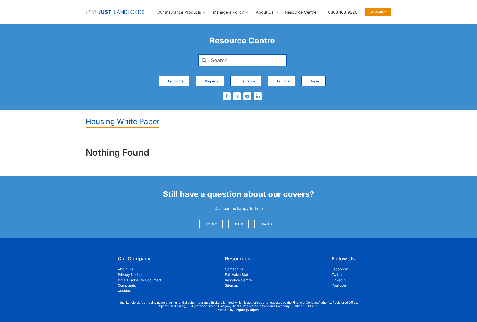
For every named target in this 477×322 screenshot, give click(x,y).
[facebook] (227, 96)
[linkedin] (258, 96)
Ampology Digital (246, 310)
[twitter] (237, 96)
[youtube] (247, 96)
